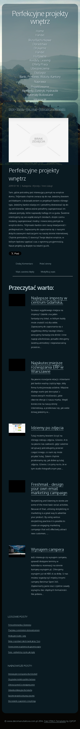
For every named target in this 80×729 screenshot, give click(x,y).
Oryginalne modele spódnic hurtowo (21, 679)
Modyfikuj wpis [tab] (48, 271)
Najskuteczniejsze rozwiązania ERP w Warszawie (47, 367)
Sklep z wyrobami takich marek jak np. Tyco (24, 641)
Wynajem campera (47, 549)
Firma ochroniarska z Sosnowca (19, 625)
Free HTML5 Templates (55, 721)
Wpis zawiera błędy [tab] (25, 271)
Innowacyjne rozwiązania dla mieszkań (22, 674)
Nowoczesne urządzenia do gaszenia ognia (24, 646)
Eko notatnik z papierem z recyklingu (22, 701)
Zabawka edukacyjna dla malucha (20, 690)
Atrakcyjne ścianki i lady (17, 636)
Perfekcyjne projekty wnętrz (40, 17)
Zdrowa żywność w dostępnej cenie (21, 684)
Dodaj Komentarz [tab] (24, 263)
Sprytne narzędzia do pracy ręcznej (21, 695)
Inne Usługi (31, 109)
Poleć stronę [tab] (45, 263)
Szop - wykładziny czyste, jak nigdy (21, 652)
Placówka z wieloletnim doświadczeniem (24, 630)
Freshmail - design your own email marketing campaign (49, 488)
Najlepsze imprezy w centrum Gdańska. (49, 300)
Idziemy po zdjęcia (47, 427)
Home (12, 109)
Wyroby (20, 109)
